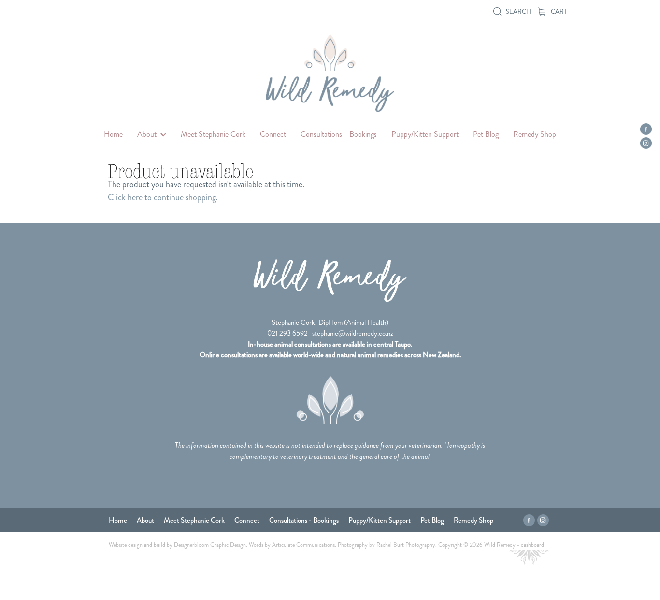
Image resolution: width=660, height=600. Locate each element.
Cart (558, 11)
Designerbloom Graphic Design (210, 545)
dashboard (532, 545)
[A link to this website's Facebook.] (646, 129)
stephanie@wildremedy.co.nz (352, 333)
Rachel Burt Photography (405, 545)
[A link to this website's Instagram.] (646, 143)
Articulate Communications (303, 545)
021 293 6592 (287, 333)
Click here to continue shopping (162, 197)
